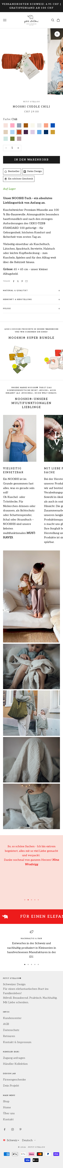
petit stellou (31, 102)
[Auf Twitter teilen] (18, 281)
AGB (6, 1024)
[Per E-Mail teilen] (26, 281)
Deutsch (27, 1140)
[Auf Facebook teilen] (13, 281)
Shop (6, 1101)
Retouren (9, 1036)
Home (7, 1107)
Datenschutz (11, 1030)
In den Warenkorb (31, 159)
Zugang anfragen (14, 1058)
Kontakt (8, 1119)
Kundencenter (12, 1018)
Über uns (9, 1113)
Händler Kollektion (15, 1063)
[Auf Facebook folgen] (4, 1129)
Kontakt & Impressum (17, 1042)
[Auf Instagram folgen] (12, 1129)
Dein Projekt (11, 1085)
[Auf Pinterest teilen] (22, 281)
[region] (31, 944)
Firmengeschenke (14, 1079)
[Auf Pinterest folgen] (20, 1129)
